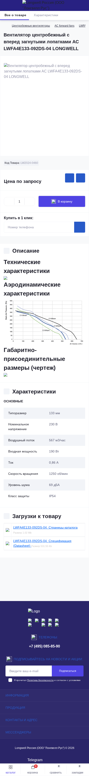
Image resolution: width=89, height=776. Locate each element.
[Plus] (30, 201)
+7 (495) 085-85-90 (44, 646)
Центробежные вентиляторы (31, 25)
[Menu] (6, 5)
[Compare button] (80, 177)
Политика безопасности (40, 680)
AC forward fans (64, 25)
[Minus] (9, 201)
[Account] (84, 5)
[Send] (79, 227)
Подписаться (67, 671)
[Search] (14, 5)
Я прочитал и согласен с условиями (47, 680)
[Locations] (75, 5)
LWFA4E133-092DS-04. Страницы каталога (45, 527)
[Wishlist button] (69, 177)
